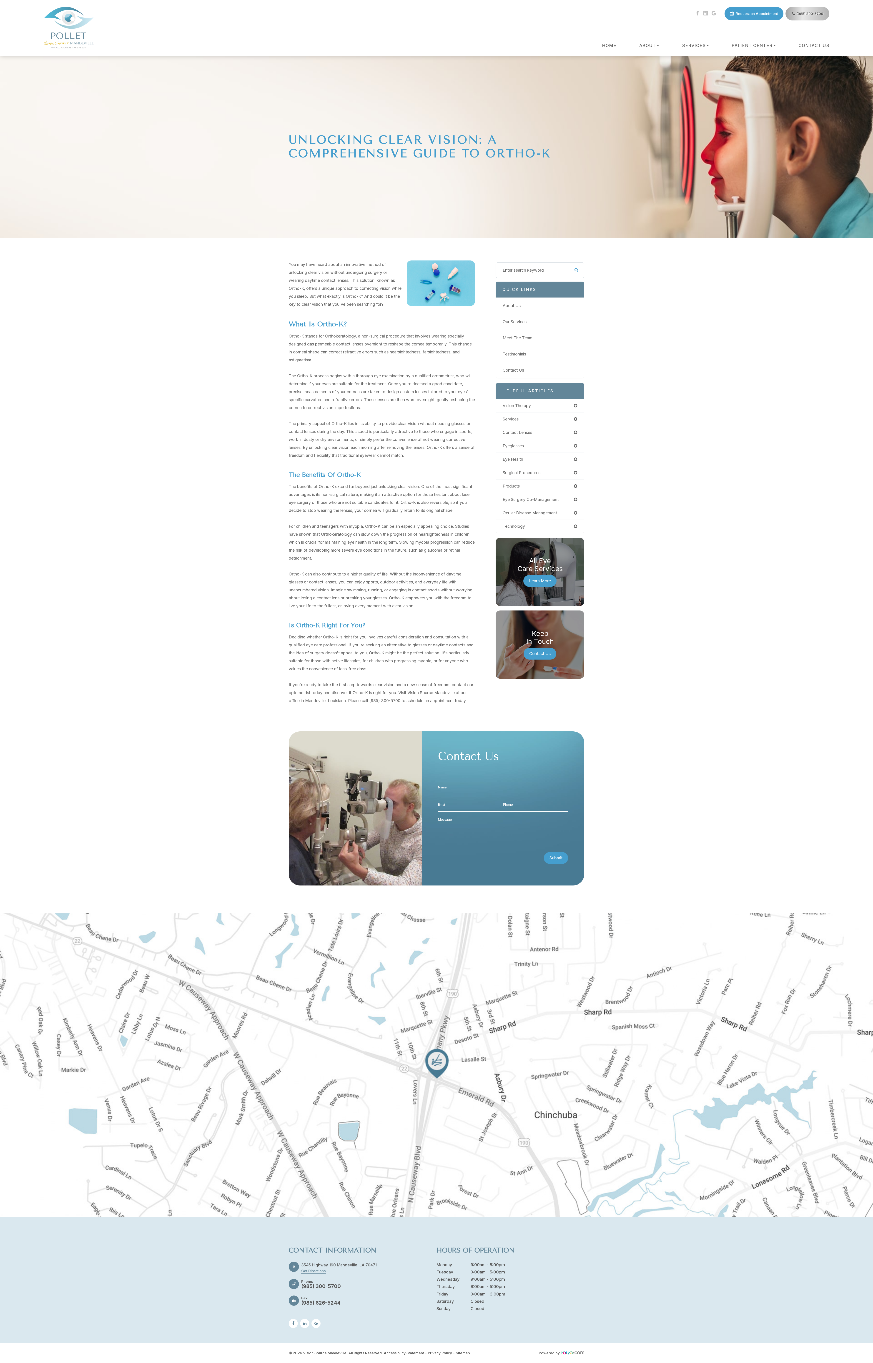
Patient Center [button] (752, 45)
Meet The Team (517, 337)
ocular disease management (530, 512)
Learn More (540, 580)
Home (609, 45)
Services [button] (694, 45)
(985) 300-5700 (810, 14)
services (511, 419)
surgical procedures (521, 472)
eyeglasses (513, 445)
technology (514, 526)
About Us (512, 305)
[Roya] (573, 1353)
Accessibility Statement (404, 1353)
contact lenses (517, 432)
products (511, 486)
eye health (513, 459)
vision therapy (517, 405)
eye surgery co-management (531, 499)
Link (436, 1065)
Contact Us (813, 45)
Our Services (515, 321)
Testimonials (514, 354)
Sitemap (463, 1353)
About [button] (647, 45)
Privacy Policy (440, 1353)
